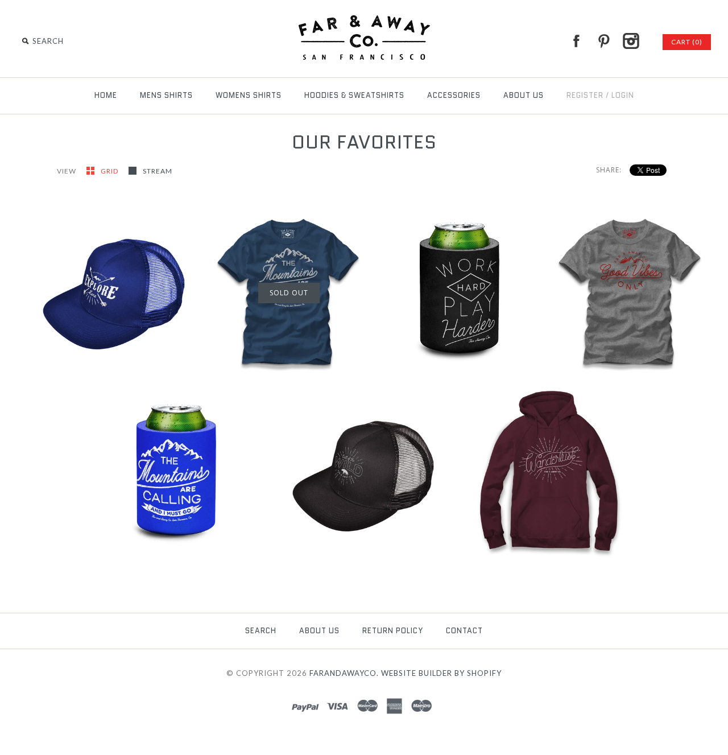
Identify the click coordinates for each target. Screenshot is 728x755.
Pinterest (603, 40)
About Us (523, 95)
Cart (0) (686, 42)
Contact (464, 630)
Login (622, 95)
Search (260, 630)
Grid (110, 171)
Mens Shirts (166, 95)
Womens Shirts (249, 95)
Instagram (630, 40)
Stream (157, 171)
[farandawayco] (364, 17)
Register (584, 95)
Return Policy (392, 630)
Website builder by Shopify (441, 673)
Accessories (454, 95)
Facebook (576, 40)
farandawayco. (344, 673)
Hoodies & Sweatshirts (354, 95)
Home (105, 95)
